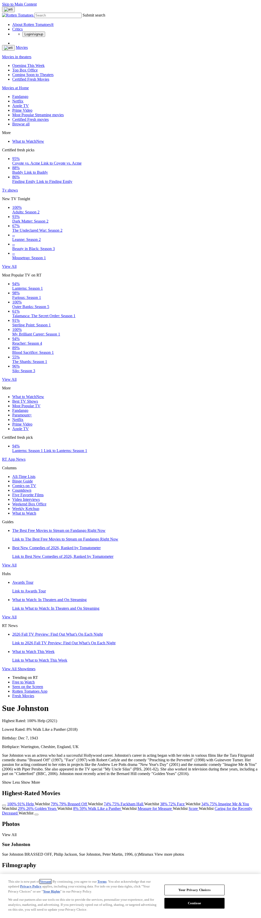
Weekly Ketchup (25, 508)
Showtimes (26, 669)
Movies (22, 47)
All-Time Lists (23, 476)
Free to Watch (23, 682)
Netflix (17, 101)
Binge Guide (22, 481)
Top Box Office (25, 70)
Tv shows (10, 190)
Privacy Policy (31, 886)
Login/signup (33, 34)
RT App (9, 459)
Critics (17, 29)
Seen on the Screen (27, 686)
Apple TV (20, 106)
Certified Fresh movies (30, 119)
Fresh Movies (23, 696)
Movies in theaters (16, 57)
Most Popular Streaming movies (38, 115)
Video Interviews (26, 499)
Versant (45, 881)
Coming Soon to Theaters (33, 74)
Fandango (20, 96)
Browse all (21, 124)
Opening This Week (28, 65)
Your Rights (51, 891)
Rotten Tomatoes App (29, 691)
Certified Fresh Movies (30, 79)
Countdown (21, 490)
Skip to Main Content (19, 4)
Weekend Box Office (29, 504)
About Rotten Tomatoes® (33, 24)
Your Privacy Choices (194, 890)
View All (9, 266)
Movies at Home (15, 88)
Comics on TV (24, 486)
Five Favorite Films (28, 495)
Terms (102, 881)
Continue (194, 903)
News (20, 459)
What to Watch (28, 141)
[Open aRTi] (8, 9)
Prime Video (22, 110)
